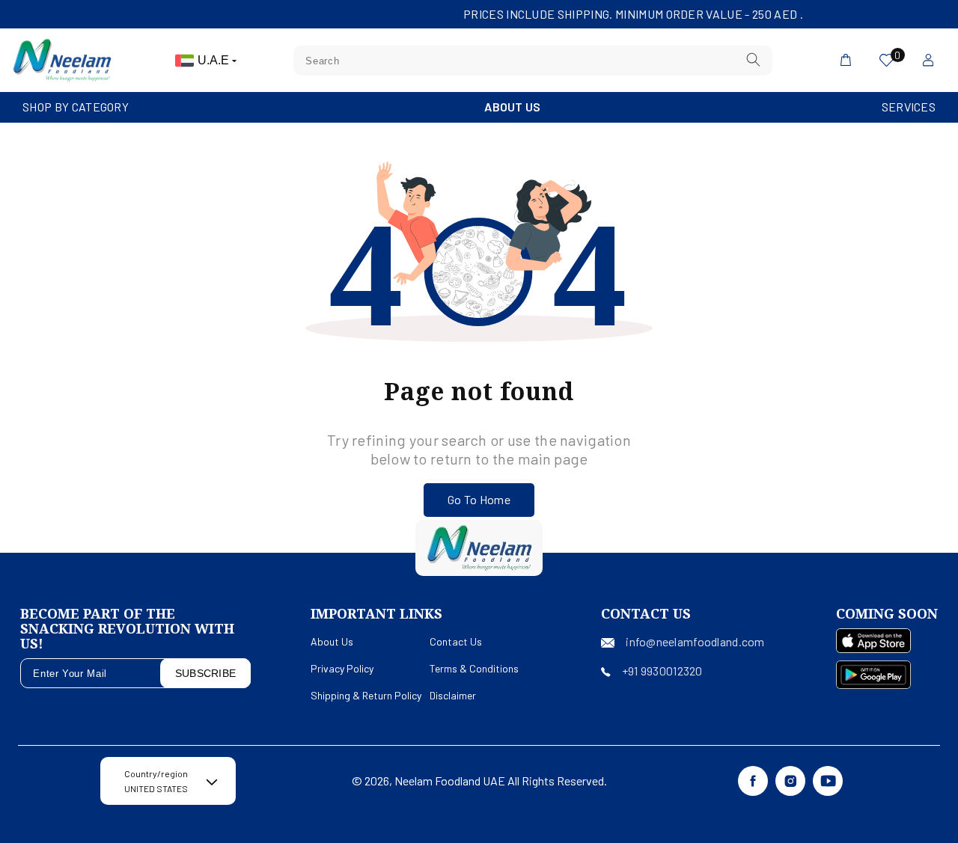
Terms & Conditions (474, 668)
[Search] (753, 60)
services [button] (909, 106)
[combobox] (532, 61)
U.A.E (215, 60)
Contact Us (456, 641)
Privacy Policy (342, 668)
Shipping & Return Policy (366, 695)
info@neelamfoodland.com (695, 641)
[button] (75, 107)
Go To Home (479, 499)
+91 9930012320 (662, 670)
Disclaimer (453, 695)
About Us (512, 106)
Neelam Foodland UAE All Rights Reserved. (500, 780)
